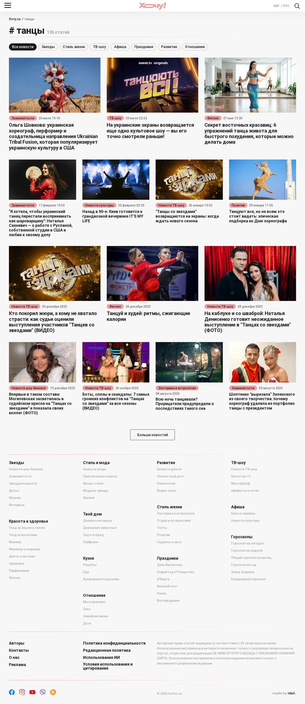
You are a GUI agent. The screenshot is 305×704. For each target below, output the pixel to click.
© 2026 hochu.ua (169, 693)
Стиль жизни (74, 47)
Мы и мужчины (94, 602)
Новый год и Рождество (175, 572)
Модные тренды (96, 490)
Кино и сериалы (243, 513)
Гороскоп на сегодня (247, 543)
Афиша (120, 47)
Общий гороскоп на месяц (251, 557)
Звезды (48, 47)
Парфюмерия (19, 570)
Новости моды (94, 469)
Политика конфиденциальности (114, 643)
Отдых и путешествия (174, 520)
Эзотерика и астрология (177, 388)
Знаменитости (23, 118)
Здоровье (16, 563)
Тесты (162, 528)
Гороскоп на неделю (247, 550)
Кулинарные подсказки (101, 579)
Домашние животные (100, 528)
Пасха (161, 593)
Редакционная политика (107, 650)
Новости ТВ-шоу (171, 205)
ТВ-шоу (99, 47)
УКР (276, 6)
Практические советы (100, 476)
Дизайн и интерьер (97, 520)
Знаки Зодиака (242, 572)
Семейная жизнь (95, 616)
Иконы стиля (93, 483)
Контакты (19, 650)
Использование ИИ (101, 658)
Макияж (15, 542)
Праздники (143, 47)
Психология (166, 483)
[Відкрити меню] (7, 5)
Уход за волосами (23, 535)
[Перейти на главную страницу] (152, 6)
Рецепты (90, 565)
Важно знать (166, 490)
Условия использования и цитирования (108, 666)
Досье (14, 490)
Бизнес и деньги (169, 469)
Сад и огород (93, 535)
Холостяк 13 (241, 476)
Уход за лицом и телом (27, 528)
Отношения (195, 47)
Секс (86, 609)
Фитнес (213, 118)
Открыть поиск (297, 6)
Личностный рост (170, 476)
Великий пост (167, 586)
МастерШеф (240, 483)
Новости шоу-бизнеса (29, 388)
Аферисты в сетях (245, 490)
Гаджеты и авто (169, 542)
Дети (87, 623)
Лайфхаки (90, 542)
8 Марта (163, 579)
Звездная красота (23, 483)
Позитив (238, 205)
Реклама (17, 665)
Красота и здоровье (28, 521)
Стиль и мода (96, 463)
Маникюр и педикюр (24, 549)
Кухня (88, 558)
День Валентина (169, 565)
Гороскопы (242, 537)
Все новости (22, 47)
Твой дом (92, 514)
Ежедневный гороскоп (248, 579)
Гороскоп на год (243, 565)
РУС (286, 6)
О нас (14, 658)
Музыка (15, 498)
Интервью (17, 505)
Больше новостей (152, 435)
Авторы (16, 643)
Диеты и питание (22, 556)
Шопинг (89, 498)
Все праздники (168, 600)
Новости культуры (99, 205)
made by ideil (284, 693)
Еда (86, 572)
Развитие (169, 47)
